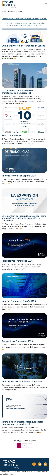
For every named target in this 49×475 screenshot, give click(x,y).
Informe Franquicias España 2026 (19, 175)
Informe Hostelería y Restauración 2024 (22, 381)
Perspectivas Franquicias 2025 (17, 341)
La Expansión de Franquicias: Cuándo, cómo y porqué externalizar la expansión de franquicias (24, 218)
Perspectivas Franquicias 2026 (17, 260)
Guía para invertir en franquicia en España (23, 45)
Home (4, 11)
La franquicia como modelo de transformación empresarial (17, 91)
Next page (30, 445)
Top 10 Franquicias (11, 135)
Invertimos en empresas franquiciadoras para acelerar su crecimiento (22, 422)
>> (15, 58)
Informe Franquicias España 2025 (19, 301)
